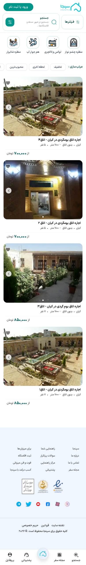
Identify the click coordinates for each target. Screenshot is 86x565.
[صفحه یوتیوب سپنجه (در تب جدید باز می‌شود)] (38, 504)
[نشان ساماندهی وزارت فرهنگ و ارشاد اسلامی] (43, 486)
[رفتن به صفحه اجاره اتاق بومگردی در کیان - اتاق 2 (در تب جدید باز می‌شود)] (43, 190)
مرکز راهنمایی (48, 463)
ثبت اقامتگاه (24, 456)
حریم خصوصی (30, 525)
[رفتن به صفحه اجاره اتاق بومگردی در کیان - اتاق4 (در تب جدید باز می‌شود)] (43, 106)
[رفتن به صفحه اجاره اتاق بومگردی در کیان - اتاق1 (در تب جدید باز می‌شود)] (43, 356)
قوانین (45, 525)
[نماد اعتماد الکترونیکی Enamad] (58, 486)
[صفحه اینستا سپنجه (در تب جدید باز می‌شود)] (67, 504)
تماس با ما (73, 463)
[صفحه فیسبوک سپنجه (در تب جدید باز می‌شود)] (48, 504)
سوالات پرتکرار (47, 456)
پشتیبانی (50, 470)
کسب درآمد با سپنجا (20, 470)
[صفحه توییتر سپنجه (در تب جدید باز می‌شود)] (28, 504)
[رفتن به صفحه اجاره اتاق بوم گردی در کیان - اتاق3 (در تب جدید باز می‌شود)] (43, 273)
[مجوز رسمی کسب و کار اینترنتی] (28, 486)
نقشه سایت (58, 525)
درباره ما (75, 456)
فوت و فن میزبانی (22, 463)
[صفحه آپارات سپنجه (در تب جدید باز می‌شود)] (57, 504)
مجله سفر (74, 470)
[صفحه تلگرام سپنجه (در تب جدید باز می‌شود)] (19, 504)
